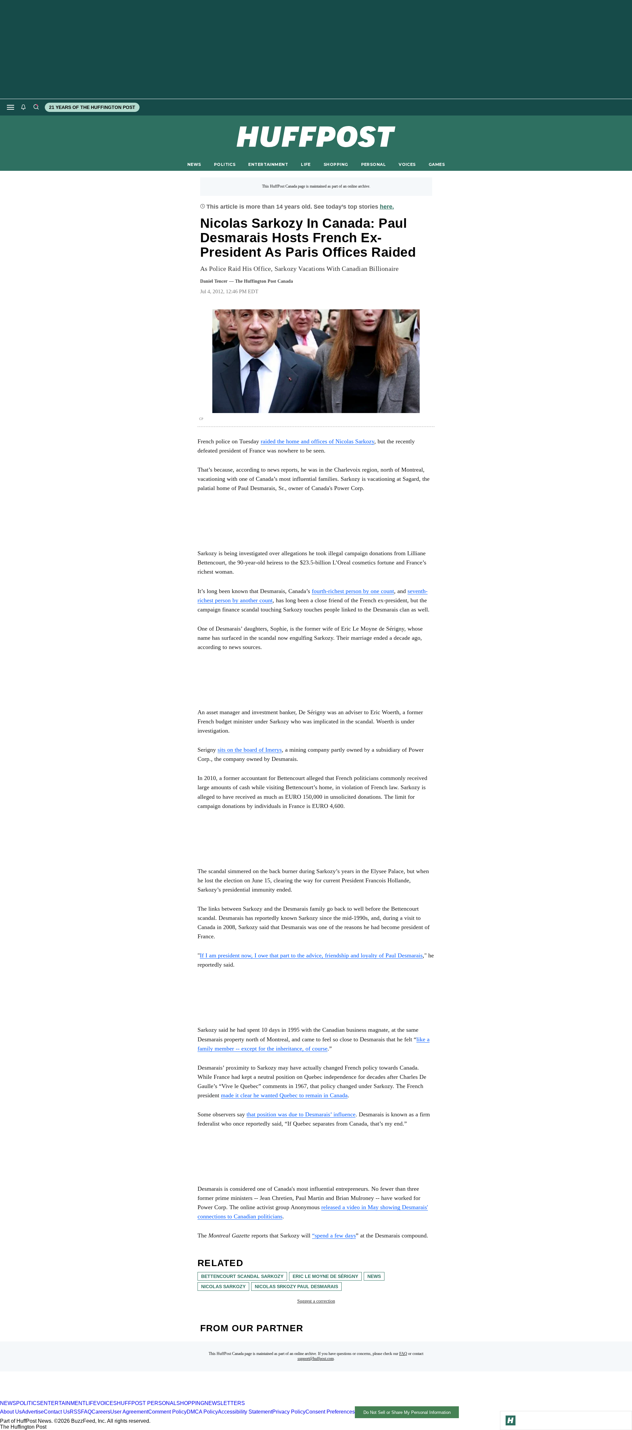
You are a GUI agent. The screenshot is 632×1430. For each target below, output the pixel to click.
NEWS (194, 164)
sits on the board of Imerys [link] (250, 749)
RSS (75, 1412)
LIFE (306, 164)
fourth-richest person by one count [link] (353, 591)
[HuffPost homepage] (85, 1397)
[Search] (36, 107)
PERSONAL (373, 164)
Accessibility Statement (245, 1412)
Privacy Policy (288, 1412)
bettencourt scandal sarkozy (242, 1276)
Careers (101, 1412)
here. (387, 206)
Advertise (33, 1412)
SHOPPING (336, 164)
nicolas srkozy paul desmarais (296, 1286)
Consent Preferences (330, 1412)
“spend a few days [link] (334, 1235)
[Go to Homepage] (510, 1420)
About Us (11, 1412)
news (374, 1276)
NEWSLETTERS (224, 1403)
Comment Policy (167, 1412)
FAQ (403, 1353)
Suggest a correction (316, 1301)
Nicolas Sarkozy (223, 1286)
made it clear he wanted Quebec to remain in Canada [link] (284, 1095)
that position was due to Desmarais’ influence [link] (301, 1114)
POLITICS (224, 164)
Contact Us (57, 1412)
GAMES (437, 164)
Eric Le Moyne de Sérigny (325, 1276)
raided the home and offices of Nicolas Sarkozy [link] (317, 441)
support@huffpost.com (316, 1358)
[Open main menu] (10, 107)
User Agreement (129, 1412)
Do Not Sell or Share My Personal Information (407, 1412)
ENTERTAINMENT (268, 164)
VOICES (407, 164)
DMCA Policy (202, 1412)
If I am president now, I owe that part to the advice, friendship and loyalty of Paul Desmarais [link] (311, 955)
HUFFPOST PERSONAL (146, 1403)
